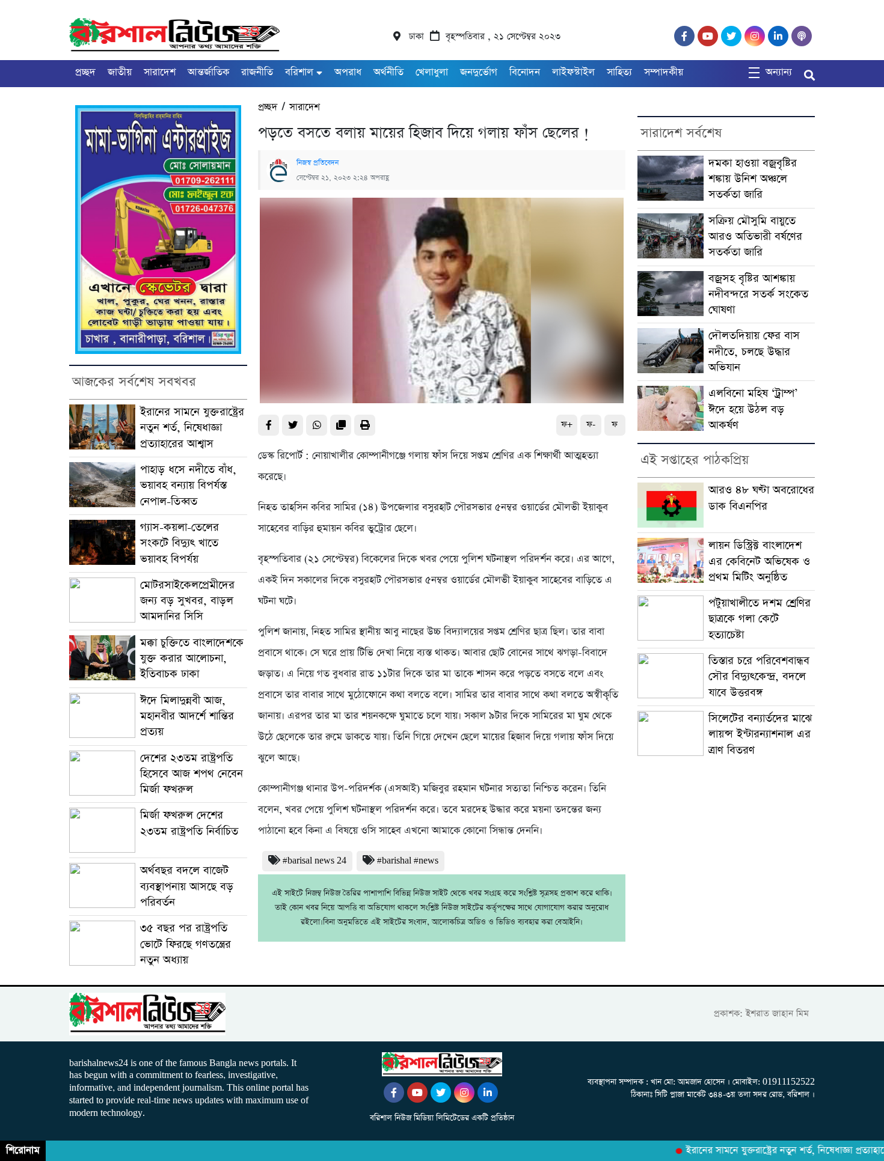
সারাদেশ (160, 72)
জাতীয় (120, 72)
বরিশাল (299, 72)
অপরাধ (347, 72)
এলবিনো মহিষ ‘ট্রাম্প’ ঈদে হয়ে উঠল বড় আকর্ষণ (752, 409)
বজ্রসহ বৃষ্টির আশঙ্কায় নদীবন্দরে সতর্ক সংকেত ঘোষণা (758, 294)
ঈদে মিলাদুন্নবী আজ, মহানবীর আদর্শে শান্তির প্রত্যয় (187, 716)
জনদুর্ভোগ (478, 72)
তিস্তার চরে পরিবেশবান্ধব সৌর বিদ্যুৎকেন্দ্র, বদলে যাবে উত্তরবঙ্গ (758, 676)
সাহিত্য (619, 72)
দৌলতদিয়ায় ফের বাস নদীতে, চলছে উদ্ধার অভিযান (754, 351)
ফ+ (566, 424)
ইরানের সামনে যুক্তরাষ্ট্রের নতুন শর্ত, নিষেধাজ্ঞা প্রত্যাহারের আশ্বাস (192, 427)
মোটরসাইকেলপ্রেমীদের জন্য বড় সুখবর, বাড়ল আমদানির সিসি (187, 600)
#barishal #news (407, 861)
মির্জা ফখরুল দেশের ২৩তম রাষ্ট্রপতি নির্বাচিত (189, 823)
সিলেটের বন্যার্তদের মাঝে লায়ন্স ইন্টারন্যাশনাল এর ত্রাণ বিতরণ (760, 734)
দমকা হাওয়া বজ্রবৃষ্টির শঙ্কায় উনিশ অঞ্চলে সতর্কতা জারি (752, 179)
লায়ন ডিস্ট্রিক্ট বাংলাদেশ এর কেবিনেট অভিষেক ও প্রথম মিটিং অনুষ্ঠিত (759, 561)
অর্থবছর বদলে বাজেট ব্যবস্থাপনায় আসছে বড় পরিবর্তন (186, 886)
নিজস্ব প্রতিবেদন (317, 163)
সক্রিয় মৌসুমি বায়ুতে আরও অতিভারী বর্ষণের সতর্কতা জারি (755, 236)
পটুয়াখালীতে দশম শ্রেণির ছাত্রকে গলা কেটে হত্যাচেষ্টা (759, 619)
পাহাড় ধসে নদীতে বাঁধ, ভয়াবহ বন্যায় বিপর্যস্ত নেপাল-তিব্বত (188, 485)
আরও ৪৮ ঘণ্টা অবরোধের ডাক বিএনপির (761, 498)
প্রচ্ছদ (85, 72)
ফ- (590, 424)
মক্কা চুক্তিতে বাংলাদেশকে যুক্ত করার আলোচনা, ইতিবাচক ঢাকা (192, 658)
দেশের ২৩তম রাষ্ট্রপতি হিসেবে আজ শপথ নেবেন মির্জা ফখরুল (191, 774)
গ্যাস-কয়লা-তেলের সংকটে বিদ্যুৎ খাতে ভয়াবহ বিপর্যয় (179, 543)
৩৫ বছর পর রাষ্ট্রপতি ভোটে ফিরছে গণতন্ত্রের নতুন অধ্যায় (185, 944)
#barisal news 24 (314, 861)
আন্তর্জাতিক (208, 72)
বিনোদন (524, 72)
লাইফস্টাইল (573, 72)
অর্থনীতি (388, 72)
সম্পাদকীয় (663, 72)
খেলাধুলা (432, 72)
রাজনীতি (257, 72)
